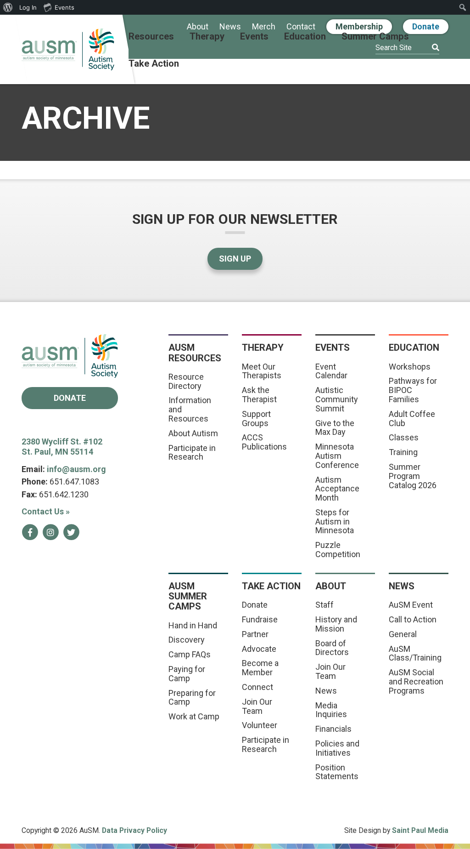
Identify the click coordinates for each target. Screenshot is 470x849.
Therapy (207, 37)
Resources (151, 37)
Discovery (186, 639)
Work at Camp (193, 716)
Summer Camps (375, 37)
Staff (324, 605)
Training (403, 452)
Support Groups (256, 418)
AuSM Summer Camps (187, 596)
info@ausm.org (76, 469)
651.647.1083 (74, 481)
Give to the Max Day (334, 427)
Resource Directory (186, 381)
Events (254, 37)
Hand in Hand (192, 625)
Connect (257, 687)
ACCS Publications (264, 442)
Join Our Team (257, 706)
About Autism (193, 433)
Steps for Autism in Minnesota (334, 521)
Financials (333, 729)
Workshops (410, 366)
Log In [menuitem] (28, 7)
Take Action (154, 64)
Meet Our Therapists (261, 371)
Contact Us (46, 511)
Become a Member (260, 667)
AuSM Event (411, 605)
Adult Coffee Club (412, 418)
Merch (263, 27)
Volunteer (259, 725)
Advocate (259, 649)
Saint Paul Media (420, 830)
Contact (300, 27)
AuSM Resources (194, 352)
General (403, 634)
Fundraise (260, 619)
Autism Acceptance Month (337, 489)
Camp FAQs (189, 654)
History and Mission (336, 624)
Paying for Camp (186, 673)
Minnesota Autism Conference (337, 456)
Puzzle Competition (337, 549)
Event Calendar (331, 371)
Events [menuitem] (64, 7)
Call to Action (412, 619)
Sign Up (235, 258)
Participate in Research (192, 452)
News (230, 27)
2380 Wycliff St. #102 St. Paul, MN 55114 (62, 447)
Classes (404, 437)
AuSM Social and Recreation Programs (416, 681)
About (197, 27)
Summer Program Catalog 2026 (412, 476)
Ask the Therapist (259, 394)
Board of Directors (332, 647)
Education (305, 37)
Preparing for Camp (192, 697)
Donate (425, 26)
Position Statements (336, 772)
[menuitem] (8, 7)
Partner (255, 634)
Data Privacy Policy (134, 830)
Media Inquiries (331, 710)
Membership (359, 26)
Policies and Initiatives (337, 748)
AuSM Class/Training (415, 653)
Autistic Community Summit (336, 399)
